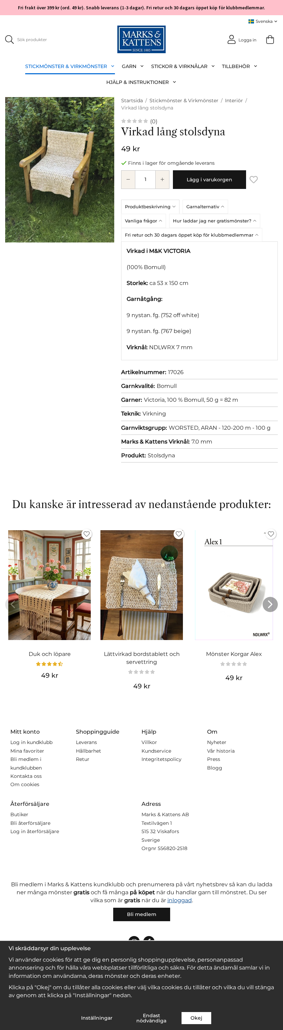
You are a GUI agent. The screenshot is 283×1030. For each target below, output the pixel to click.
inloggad (179, 900)
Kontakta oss (26, 776)
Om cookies (24, 784)
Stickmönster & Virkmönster (66, 66)
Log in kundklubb (31, 742)
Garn (129, 66)
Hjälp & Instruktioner (137, 82)
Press (213, 759)
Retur (82, 759)
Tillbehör (236, 66)
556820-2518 (172, 848)
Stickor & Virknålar (179, 66)
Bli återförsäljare (30, 823)
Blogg (214, 768)
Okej (196, 1018)
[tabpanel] (199, 300)
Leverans (86, 742)
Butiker (19, 814)
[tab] (152, 206)
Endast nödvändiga (151, 1017)
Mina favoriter (27, 751)
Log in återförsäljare (34, 831)
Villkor (149, 742)
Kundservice (156, 751)
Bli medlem (141, 914)
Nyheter (216, 742)
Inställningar (97, 1018)
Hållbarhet (88, 751)
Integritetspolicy (162, 759)
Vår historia (221, 751)
